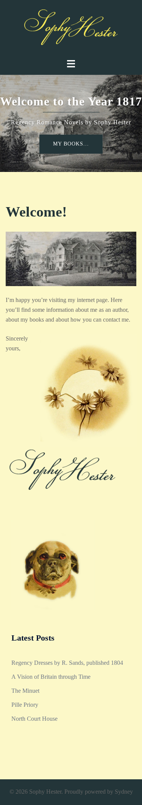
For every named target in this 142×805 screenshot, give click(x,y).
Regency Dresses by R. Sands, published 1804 (67, 662)
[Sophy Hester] (71, 28)
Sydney (124, 791)
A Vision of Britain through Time (51, 676)
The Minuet (25, 690)
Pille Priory (24, 704)
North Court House (34, 718)
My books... (71, 144)
